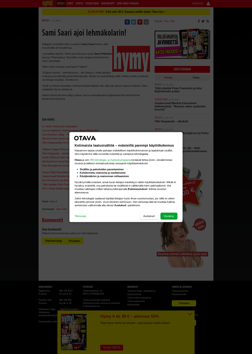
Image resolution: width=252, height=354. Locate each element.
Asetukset (149, 215)
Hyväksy (169, 215)
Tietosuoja (80, 215)
